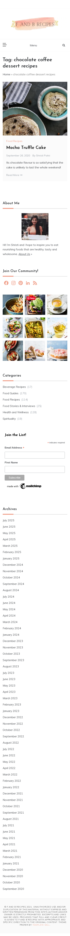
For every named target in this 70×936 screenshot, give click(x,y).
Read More (13, 175)
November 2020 (13, 876)
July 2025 (8, 520)
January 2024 (11, 634)
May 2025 (9, 533)
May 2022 (9, 761)
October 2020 (11, 882)
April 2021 (9, 844)
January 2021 (11, 863)
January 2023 (11, 711)
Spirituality (9, 418)
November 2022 (13, 723)
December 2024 (13, 564)
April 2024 (9, 615)
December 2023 (13, 641)
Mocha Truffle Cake (26, 148)
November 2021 (13, 800)
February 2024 (12, 628)
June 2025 (9, 526)
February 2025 (12, 552)
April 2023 (9, 691)
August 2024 (11, 590)
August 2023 (11, 666)
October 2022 (11, 730)
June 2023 (9, 679)
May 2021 (9, 838)
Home (6, 74)
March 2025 (10, 545)
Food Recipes (14, 141)
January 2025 (11, 558)
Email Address (14, 448)
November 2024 (13, 571)
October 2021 (11, 806)
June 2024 (9, 603)
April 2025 (9, 539)
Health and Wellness (16, 412)
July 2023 (8, 673)
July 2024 (8, 596)
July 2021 (8, 825)
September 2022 (13, 736)
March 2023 (10, 698)
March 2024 (10, 622)
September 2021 (13, 812)
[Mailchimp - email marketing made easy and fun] (24, 487)
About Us (24, 254)
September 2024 (13, 584)
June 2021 (9, 831)
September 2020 (13, 889)
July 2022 (8, 749)
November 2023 (13, 647)
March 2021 (10, 850)
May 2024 (9, 609)
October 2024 (11, 577)
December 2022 (13, 717)
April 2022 (9, 768)
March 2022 (10, 774)
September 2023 (13, 660)
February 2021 (12, 857)
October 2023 (11, 653)
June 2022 (9, 755)
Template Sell (41, 925)
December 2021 (13, 793)
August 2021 (11, 819)
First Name (11, 462)
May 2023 (9, 685)
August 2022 (11, 742)
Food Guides (10, 393)
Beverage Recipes (14, 387)
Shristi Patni (43, 155)
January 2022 (11, 787)
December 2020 (13, 869)
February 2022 (12, 780)
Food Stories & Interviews (19, 406)
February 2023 (12, 704)
